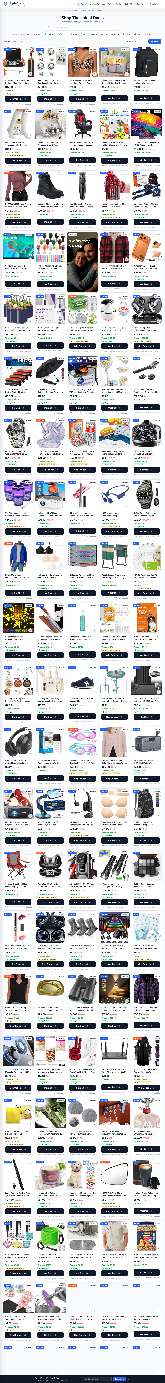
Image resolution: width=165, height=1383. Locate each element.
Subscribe (119, 1379)
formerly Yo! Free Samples (16, 5)
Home (38, 34)
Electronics (51, 34)
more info (100, 10)
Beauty (116, 34)
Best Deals (141, 4)
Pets (75, 34)
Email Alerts (155, 4)
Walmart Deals (114, 4)
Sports (94, 34)
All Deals (82, 4)
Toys (105, 34)
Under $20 (129, 4)
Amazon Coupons (97, 4)
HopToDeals (16, 3)
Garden (64, 34)
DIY (84, 34)
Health (127, 34)
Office (149, 34)
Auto (138, 34)
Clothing (26, 34)
